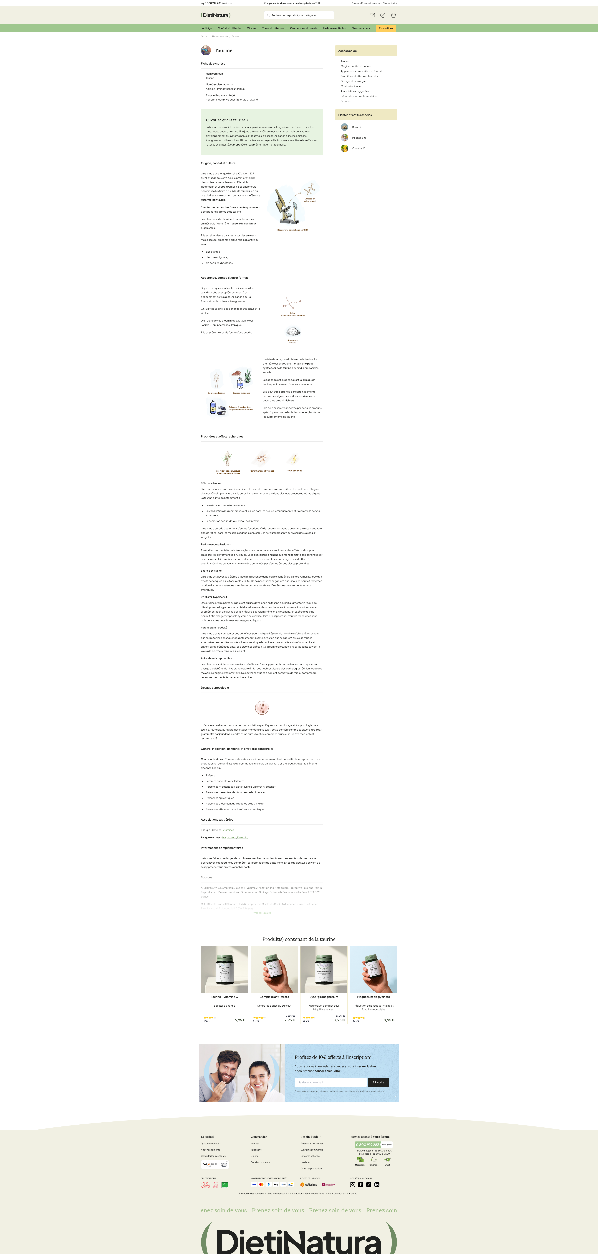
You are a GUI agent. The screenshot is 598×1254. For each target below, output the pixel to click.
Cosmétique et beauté (304, 28)
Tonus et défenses (273, 28)
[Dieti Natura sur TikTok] (368, 1184)
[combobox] (299, 15)
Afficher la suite (262, 912)
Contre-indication (351, 86)
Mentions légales (337, 1193)
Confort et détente (229, 28)
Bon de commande (260, 1162)
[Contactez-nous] (372, 15)
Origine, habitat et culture (356, 66)
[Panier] (393, 15)
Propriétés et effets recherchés (359, 76)
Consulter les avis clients (213, 1155)
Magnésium (229, 837)
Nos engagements (210, 1149)
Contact (353, 1193)
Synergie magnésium (324, 996)
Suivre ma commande (312, 1149)
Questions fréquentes (312, 1143)
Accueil (204, 36)
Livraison (305, 1162)
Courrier (255, 1155)
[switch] (224, 1165)
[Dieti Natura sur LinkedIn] (376, 1184)
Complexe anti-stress (274, 996)
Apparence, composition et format (361, 71)
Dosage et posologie (353, 81)
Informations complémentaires (359, 96)
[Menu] (227, 1162)
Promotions (386, 28)
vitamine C (229, 830)
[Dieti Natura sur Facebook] (360, 1184)
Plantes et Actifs (220, 36)
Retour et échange (310, 1155)
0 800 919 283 (213, 3)
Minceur (252, 28)
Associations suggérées (355, 91)
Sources (346, 101)
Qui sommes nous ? (211, 1143)
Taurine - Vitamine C (224, 996)
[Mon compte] (383, 15)
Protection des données (251, 1193)
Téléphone (256, 1149)
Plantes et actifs (390, 3)
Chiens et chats (360, 28)
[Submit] (268, 15)
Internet (255, 1143)
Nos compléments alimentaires (366, 3)
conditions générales (337, 1091)
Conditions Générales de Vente (308, 1193)
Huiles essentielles (334, 28)
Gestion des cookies (278, 1193)
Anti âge (207, 28)
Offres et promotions (311, 1168)
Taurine (345, 61)
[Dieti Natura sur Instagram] (352, 1184)
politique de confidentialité (372, 1091)
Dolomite (242, 837)
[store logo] (215, 15)
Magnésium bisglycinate (373, 996)
